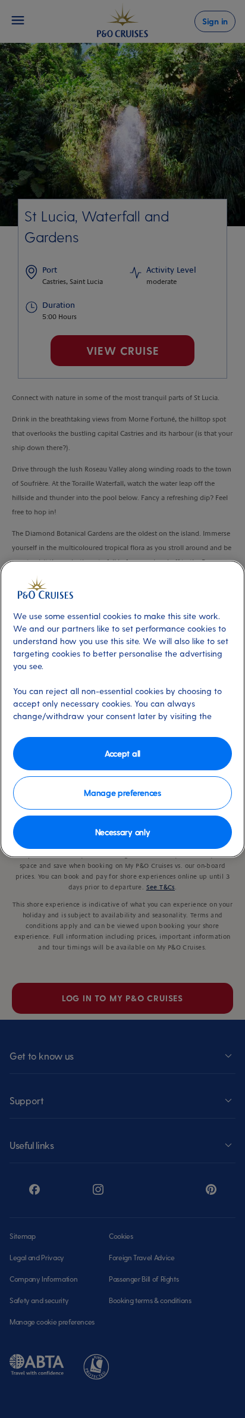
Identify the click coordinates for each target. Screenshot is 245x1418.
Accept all (122, 753)
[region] (122, 709)
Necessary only (122, 832)
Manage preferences (122, 793)
